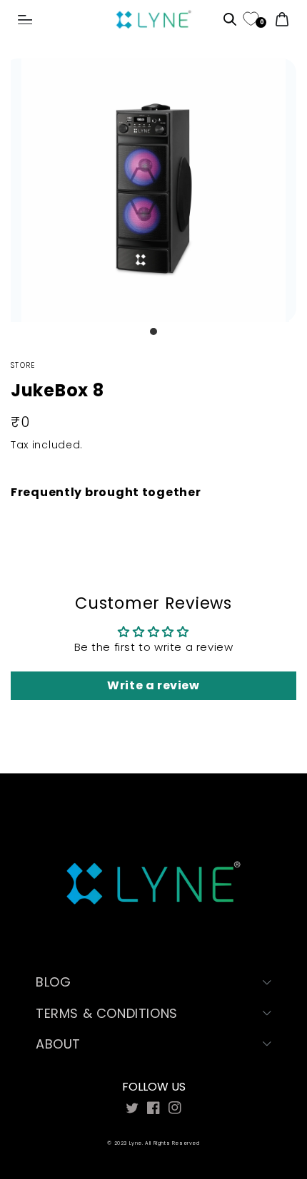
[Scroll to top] (262, 1103)
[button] (25, 20)
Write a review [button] (153, 685)
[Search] (230, 21)
